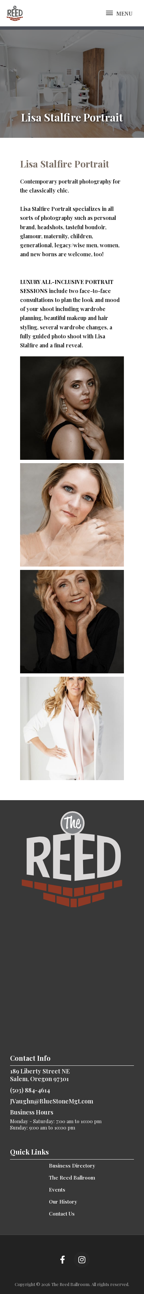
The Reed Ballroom (72, 1177)
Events (57, 1189)
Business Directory (72, 1165)
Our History (63, 1201)
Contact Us (62, 1213)
